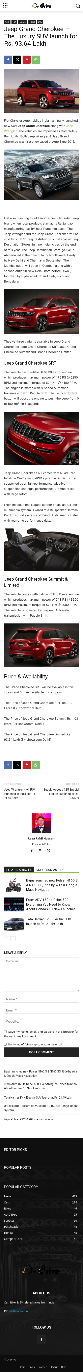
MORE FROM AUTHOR (50, 869)
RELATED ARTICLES (19, 869)
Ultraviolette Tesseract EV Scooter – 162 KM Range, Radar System (41, 1108)
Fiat (14, 21)
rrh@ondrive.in (18, 1311)
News (32, 21)
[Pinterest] (27, 60)
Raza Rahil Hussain (41, 838)
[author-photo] (41, 832)
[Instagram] (41, 851)
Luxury (23, 21)
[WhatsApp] (36, 60)
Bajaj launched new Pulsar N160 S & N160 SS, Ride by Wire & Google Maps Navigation (52, 885)
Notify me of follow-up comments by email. (35, 1044)
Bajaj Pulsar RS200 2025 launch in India (29, 1119)
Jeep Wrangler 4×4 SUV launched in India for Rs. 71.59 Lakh (20, 794)
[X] (17, 60)
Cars (7, 21)
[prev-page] (6, 938)
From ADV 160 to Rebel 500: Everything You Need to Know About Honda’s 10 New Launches (51, 904)
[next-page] (13, 938)
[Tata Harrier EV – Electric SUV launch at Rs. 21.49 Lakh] (14, 924)
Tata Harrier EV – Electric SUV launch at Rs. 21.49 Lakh (38, 1097)
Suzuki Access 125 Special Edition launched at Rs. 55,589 (61, 794)
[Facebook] (8, 60)
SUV (40, 21)
